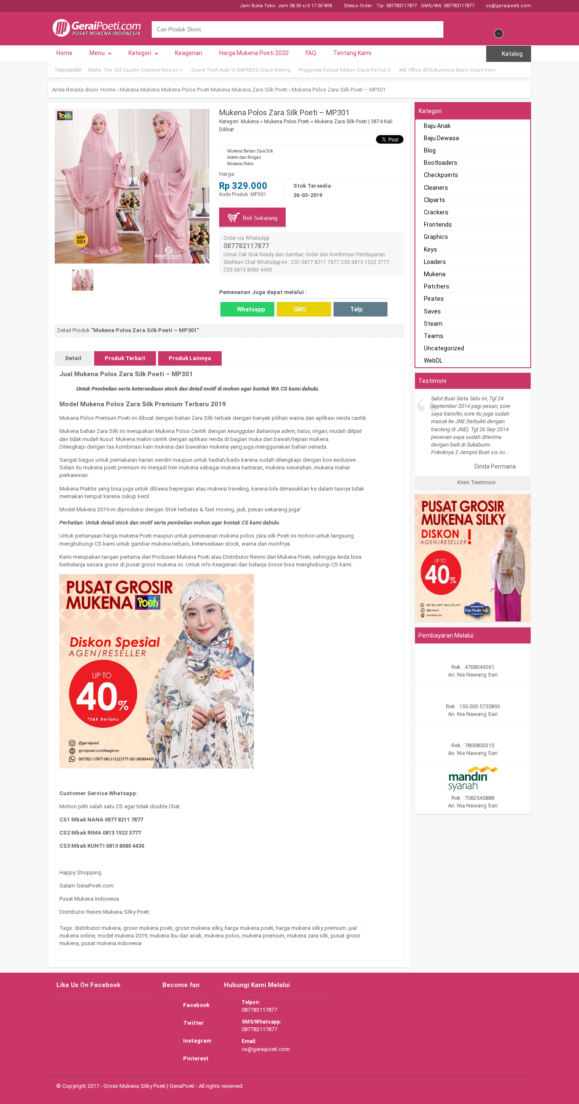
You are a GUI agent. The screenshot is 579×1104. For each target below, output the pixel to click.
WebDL (433, 360)
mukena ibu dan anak (176, 935)
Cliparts (434, 200)
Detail (73, 358)
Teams (433, 336)
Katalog (512, 53)
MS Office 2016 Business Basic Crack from (447, 70)
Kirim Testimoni (475, 482)
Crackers (436, 212)
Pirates (434, 298)
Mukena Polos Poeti (185, 89)
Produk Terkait (125, 358)
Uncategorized (444, 348)
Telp (355, 309)
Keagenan (188, 53)
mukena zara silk (307, 935)
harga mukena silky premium (311, 928)
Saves (432, 311)
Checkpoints (441, 175)
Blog (430, 150)
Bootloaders (440, 162)
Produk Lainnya (190, 358)
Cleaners (436, 187)
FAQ (311, 53)
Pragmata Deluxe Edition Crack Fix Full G (345, 70)
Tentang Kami (352, 53)
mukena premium (263, 935)
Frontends (438, 224)
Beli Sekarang (259, 218)
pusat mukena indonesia (111, 943)
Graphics (436, 236)
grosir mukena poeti (148, 928)
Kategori (140, 53)
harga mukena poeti (249, 928)
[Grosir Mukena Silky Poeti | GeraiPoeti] (96, 33)
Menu (97, 53)
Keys (430, 249)
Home (64, 53)
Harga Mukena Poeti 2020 (254, 53)
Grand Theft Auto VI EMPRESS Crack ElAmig (240, 70)
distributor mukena (98, 928)
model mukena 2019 (122, 935)
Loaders (435, 261)
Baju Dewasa (441, 138)
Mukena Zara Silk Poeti (259, 89)
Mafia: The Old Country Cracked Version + (135, 70)
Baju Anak (437, 125)
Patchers (436, 286)
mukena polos (221, 935)
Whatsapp (250, 309)
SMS (299, 309)
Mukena (129, 89)
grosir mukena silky (198, 928)
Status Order (357, 5)
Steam (433, 323)
